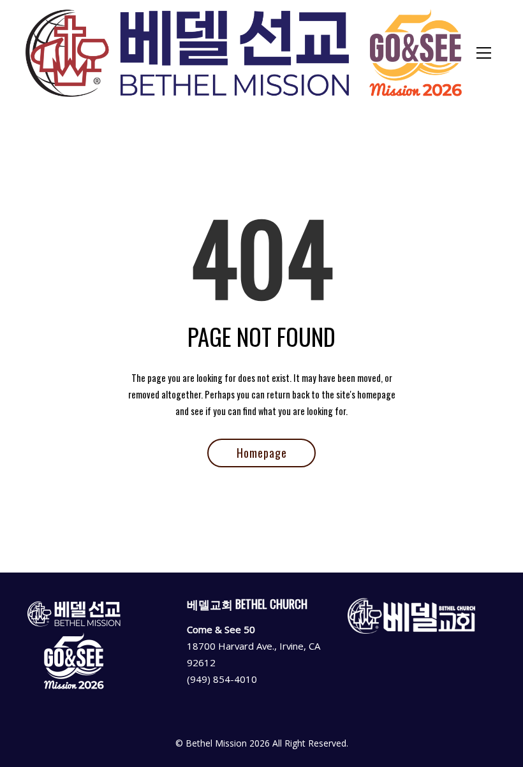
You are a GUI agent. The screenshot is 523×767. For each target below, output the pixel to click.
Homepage (262, 452)
